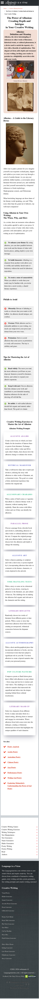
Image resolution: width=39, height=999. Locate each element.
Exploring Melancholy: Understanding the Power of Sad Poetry (20, 786)
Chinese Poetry (13, 762)
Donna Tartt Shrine (7, 917)
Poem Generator (7, 907)
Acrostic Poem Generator (9, 904)
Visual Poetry (6, 893)
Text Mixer (5, 927)
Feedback (5, 976)
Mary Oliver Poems (7, 944)
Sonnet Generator (7, 900)
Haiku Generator (7, 896)
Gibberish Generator (8, 911)
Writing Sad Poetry (15, 778)
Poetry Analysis (13, 746)
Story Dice (5, 935)
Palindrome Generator (8, 955)
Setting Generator (7, 948)
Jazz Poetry (12, 767)
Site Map (12, 976)
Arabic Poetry (13, 752)
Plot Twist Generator (8, 924)
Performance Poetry (15, 772)
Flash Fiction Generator (9, 938)
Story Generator (7, 958)
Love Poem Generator (8, 951)
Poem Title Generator (8, 920)
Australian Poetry (14, 757)
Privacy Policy (20, 976)
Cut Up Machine (7, 931)
